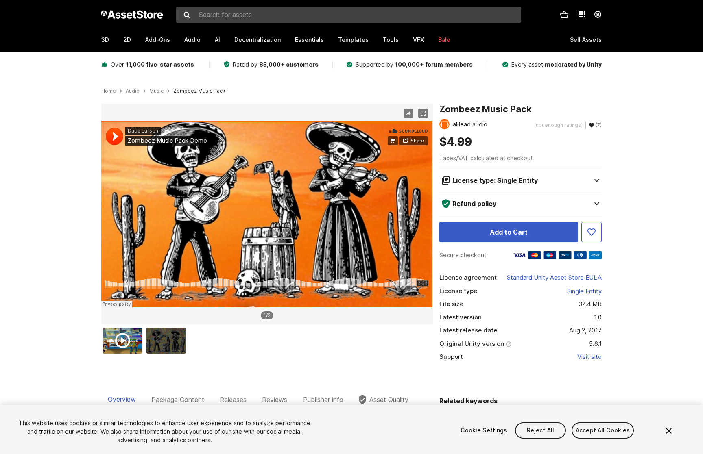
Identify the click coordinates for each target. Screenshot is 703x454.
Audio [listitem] (133, 91)
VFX (418, 39)
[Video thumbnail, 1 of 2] (124, 341)
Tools (391, 39)
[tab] (121, 399)
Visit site (589, 357)
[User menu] (598, 15)
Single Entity (584, 291)
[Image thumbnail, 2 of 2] (168, 341)
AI (217, 39)
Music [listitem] (156, 91)
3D (105, 39)
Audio (192, 39)
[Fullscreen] (423, 113)
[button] (564, 15)
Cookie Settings (484, 430)
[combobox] (348, 15)
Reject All (540, 430)
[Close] (669, 431)
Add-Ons (157, 39)
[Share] (408, 113)
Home (108, 91)
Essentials (309, 39)
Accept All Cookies (603, 430)
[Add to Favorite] (591, 232)
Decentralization (257, 39)
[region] (266, 214)
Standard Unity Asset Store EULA (554, 277)
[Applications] (582, 14)
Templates (353, 39)
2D (127, 39)
